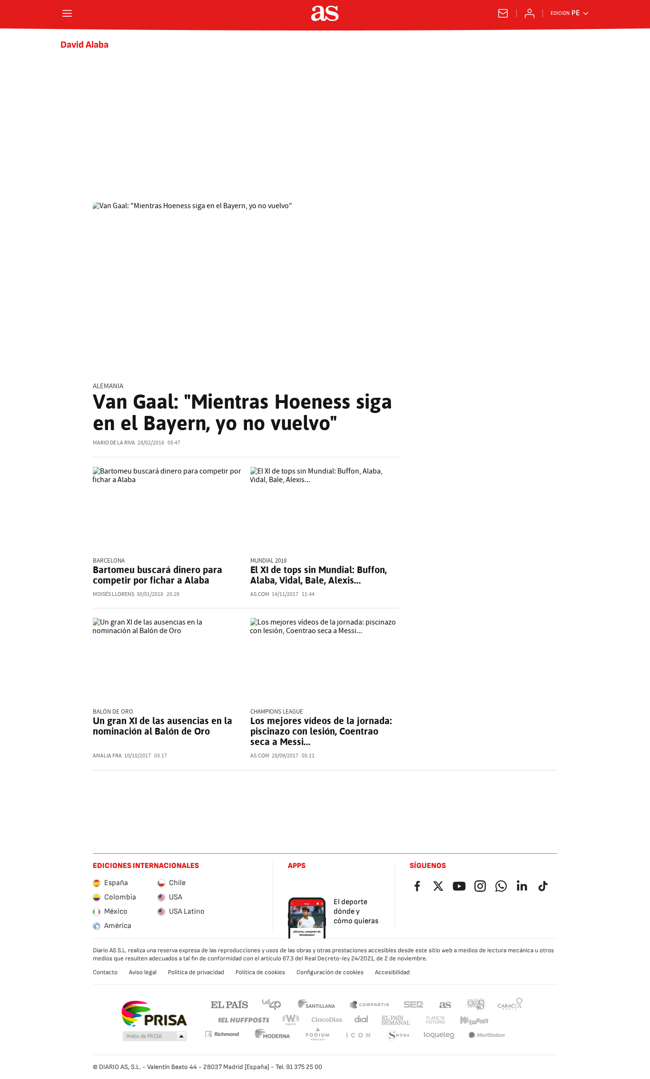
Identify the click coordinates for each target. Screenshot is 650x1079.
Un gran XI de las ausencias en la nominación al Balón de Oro (162, 726)
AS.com (445, 1004)
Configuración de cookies (330, 972)
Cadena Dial (362, 1020)
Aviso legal (143, 972)
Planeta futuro (435, 1020)
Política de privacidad (196, 972)
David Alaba (84, 44)
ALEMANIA (108, 386)
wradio (291, 1020)
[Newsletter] (503, 13)
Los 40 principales (271, 1004)
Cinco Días (327, 1020)
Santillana (316, 1004)
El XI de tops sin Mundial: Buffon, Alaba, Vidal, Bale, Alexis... (318, 575)
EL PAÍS (229, 1004)
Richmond (221, 1034)
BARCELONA (109, 561)
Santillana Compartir (369, 1004)
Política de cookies (260, 972)
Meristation (486, 1035)
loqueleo (439, 1035)
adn (476, 1004)
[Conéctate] (529, 13)
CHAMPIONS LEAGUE (276, 712)
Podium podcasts (317, 1035)
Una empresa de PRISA (153, 1013)
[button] (154, 1036)
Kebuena (474, 1020)
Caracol (510, 1004)
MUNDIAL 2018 (268, 561)
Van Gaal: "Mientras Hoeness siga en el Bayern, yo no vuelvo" (242, 412)
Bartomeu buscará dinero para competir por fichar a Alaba (157, 575)
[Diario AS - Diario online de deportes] (325, 13)
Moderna (272, 1035)
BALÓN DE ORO (113, 712)
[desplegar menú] (67, 13)
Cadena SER (413, 1004)
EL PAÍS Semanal (396, 1020)
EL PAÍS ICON (358, 1035)
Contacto (105, 972)
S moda (398, 1035)
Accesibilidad (392, 972)
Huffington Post (243, 1020)
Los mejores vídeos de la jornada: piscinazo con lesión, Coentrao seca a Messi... (321, 731)
